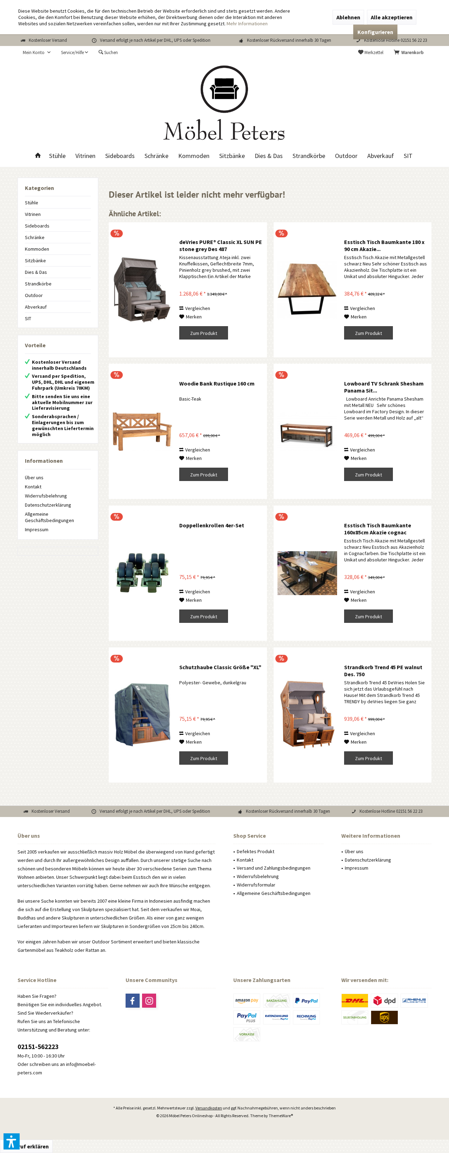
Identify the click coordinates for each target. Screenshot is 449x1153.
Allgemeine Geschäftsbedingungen (49, 517)
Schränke (35, 237)
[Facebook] (133, 1001)
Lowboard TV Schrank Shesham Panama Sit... (384, 387)
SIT (28, 318)
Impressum (36, 529)
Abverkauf (36, 307)
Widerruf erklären (26, 1146)
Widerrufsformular (256, 885)
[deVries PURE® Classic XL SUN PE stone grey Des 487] (142, 290)
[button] (12, 1141)
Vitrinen (33, 214)
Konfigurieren (375, 31)
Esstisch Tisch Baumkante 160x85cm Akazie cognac (377, 529)
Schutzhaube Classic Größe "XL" (220, 667)
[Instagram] (149, 1001)
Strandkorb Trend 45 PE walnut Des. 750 (383, 671)
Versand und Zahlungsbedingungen (273, 868)
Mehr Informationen (247, 23)
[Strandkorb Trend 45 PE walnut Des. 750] (307, 715)
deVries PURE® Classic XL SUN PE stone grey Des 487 (220, 245)
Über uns (34, 477)
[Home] (38, 156)
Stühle (31, 202)
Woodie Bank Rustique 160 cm (217, 383)
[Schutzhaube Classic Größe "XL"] (142, 715)
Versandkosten (208, 1108)
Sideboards (37, 226)
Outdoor (34, 295)
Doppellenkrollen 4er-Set (211, 525)
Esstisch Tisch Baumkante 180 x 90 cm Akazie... (384, 245)
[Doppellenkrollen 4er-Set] (142, 573)
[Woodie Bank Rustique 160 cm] (142, 431)
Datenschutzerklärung (48, 505)
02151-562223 (38, 1046)
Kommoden (37, 249)
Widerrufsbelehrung (46, 496)
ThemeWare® (281, 1115)
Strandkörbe (38, 284)
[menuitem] (410, 52)
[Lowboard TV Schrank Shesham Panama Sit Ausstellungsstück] (307, 431)
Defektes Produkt (255, 851)
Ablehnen (348, 17)
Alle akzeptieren (392, 17)
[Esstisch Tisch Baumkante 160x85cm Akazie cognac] (307, 573)
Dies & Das (36, 272)
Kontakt (33, 486)
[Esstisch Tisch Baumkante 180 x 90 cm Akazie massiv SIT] (307, 290)
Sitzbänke (35, 260)
